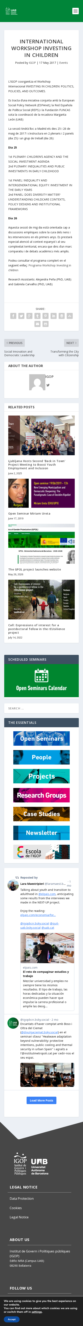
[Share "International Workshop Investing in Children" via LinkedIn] (54, 316)
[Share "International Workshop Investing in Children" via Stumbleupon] (70, 316)
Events (63, 63)
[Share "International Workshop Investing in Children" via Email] (37, 324)
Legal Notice (19, 1217)
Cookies (16, 1208)
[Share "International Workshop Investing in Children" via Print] (46, 324)
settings (37, 1312)
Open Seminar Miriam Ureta (29, 513)
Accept (12, 1319)
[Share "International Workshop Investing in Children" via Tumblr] (37, 316)
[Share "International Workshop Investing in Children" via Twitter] (21, 316)
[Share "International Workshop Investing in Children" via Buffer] (62, 316)
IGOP (32, 63)
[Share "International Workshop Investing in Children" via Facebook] (13, 316)
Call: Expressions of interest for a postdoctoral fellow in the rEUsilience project (36, 628)
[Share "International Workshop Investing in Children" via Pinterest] (46, 316)
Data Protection (22, 1198)
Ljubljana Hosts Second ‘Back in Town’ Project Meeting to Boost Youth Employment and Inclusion (36, 464)
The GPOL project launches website (34, 569)
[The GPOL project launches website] (41, 543)
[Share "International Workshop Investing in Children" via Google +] (29, 316)
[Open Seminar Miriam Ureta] (41, 493)
